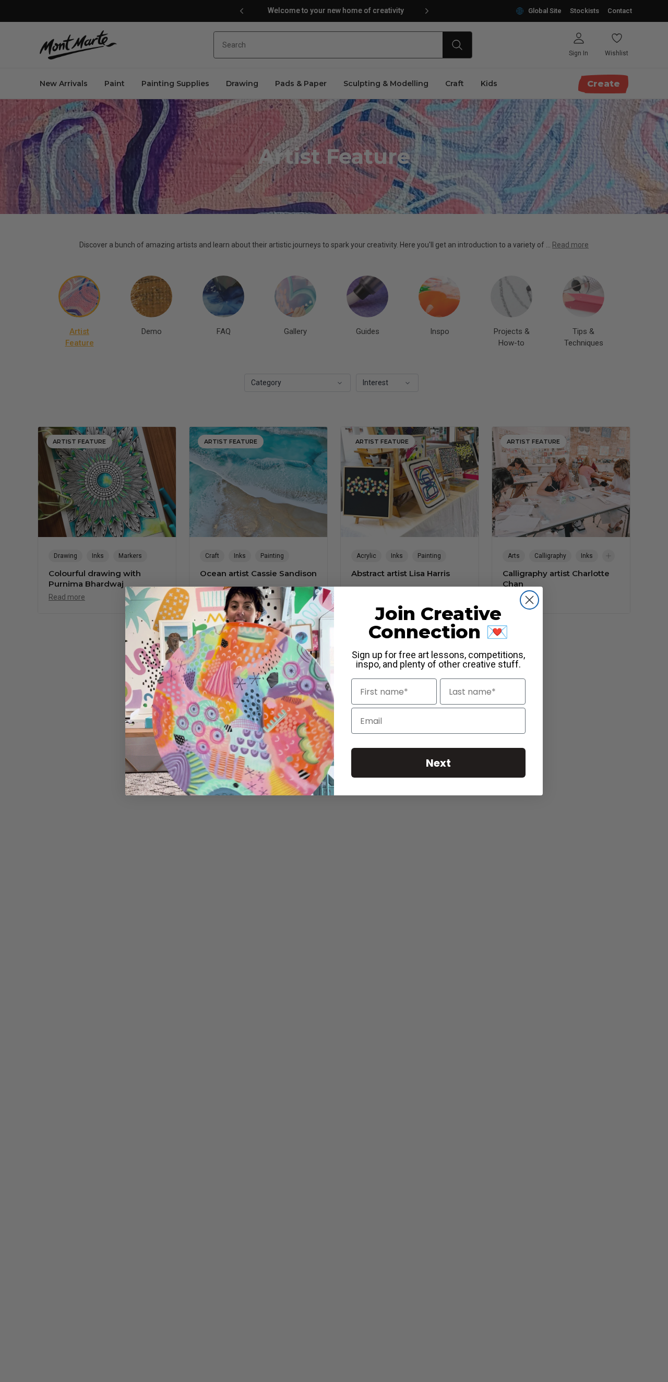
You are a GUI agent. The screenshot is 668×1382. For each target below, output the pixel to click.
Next (438, 763)
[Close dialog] (529, 600)
